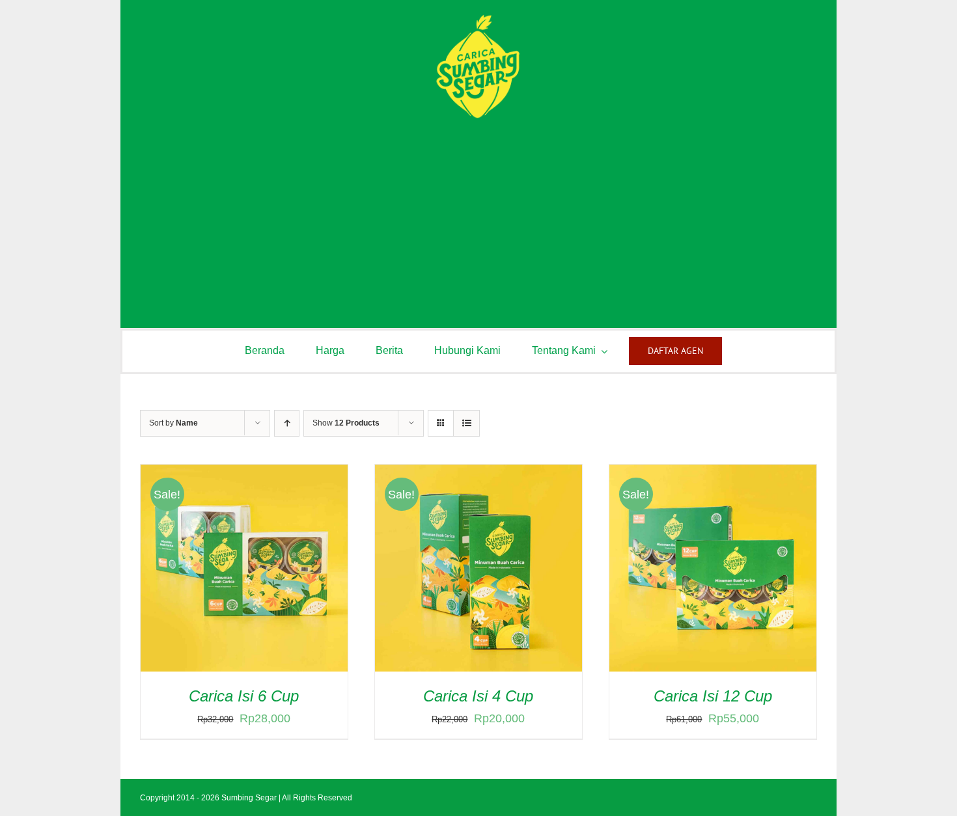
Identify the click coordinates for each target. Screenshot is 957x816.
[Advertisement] (478, 217)
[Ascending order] (286, 423)
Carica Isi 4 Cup (478, 696)
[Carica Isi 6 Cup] (244, 475)
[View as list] (466, 423)
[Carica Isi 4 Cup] (478, 475)
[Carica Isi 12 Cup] (712, 475)
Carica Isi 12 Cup (713, 696)
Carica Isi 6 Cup (244, 696)
